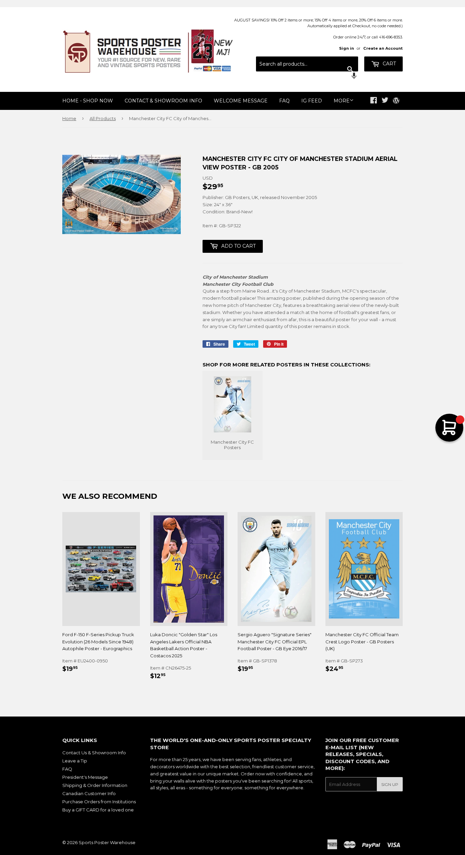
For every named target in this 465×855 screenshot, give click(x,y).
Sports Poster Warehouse (107, 842)
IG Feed (311, 101)
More (342, 101)
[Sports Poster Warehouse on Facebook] (373, 101)
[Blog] (396, 101)
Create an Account (383, 48)
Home (69, 118)
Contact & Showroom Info (163, 101)
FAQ (284, 101)
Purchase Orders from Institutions (99, 801)
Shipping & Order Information (94, 785)
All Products (103, 118)
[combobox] (307, 63)
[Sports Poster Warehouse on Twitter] (385, 101)
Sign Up (389, 784)
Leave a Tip (74, 760)
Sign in (346, 48)
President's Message (85, 777)
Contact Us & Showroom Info (94, 752)
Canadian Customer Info (89, 793)
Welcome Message (241, 101)
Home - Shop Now (87, 101)
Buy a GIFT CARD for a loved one (98, 809)
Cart (388, 64)
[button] (307, 76)
